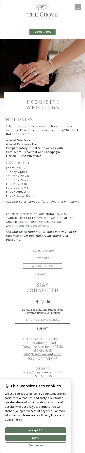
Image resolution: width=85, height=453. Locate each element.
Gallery (42, 273)
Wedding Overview (42, 250)
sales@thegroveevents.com (42, 372)
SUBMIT (42, 328)
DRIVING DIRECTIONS (42, 359)
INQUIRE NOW (42, 32)
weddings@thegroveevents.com (29, 225)
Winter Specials (42, 266)
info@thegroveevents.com (42, 354)
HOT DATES (42, 258)
